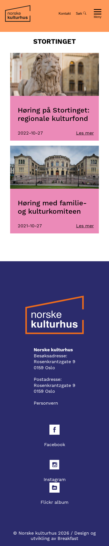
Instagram (55, 479)
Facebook (54, 444)
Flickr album (54, 502)
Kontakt (65, 13)
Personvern (46, 403)
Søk (79, 13)
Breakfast (68, 538)
